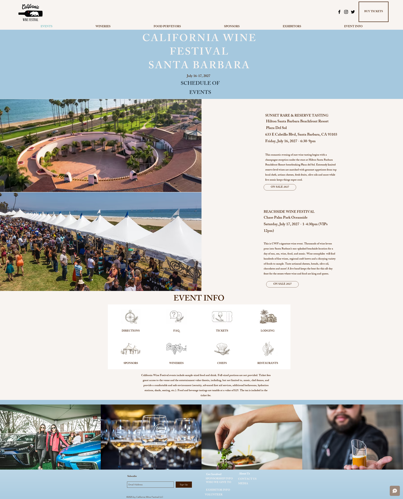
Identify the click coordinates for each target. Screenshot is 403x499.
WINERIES (176, 363)
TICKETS (222, 331)
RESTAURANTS (267, 363)
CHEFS (222, 363)
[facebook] (339, 11)
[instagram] (346, 11)
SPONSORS (131, 363)
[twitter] (352, 11)
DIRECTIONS (131, 331)
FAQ (176, 331)
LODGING (268, 331)
